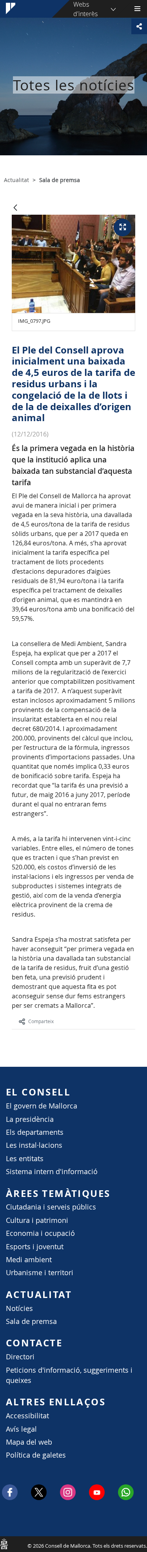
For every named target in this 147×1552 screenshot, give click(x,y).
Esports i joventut (35, 1246)
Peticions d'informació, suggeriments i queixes (69, 1375)
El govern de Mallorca (41, 1105)
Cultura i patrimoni (37, 1220)
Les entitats (25, 1158)
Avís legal (21, 1429)
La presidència (30, 1119)
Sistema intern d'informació (52, 1171)
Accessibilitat (27, 1415)
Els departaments (35, 1132)
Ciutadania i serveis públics (51, 1206)
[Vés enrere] (15, 208)
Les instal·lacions (34, 1145)
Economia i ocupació (40, 1233)
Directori (20, 1356)
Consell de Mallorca (4, 1543)
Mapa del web (29, 1442)
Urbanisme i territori (39, 1272)
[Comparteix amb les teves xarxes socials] (139, 26)
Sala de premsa (31, 1321)
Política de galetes (36, 1455)
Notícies (19, 1308)
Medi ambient (29, 1259)
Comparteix (41, 1021)
